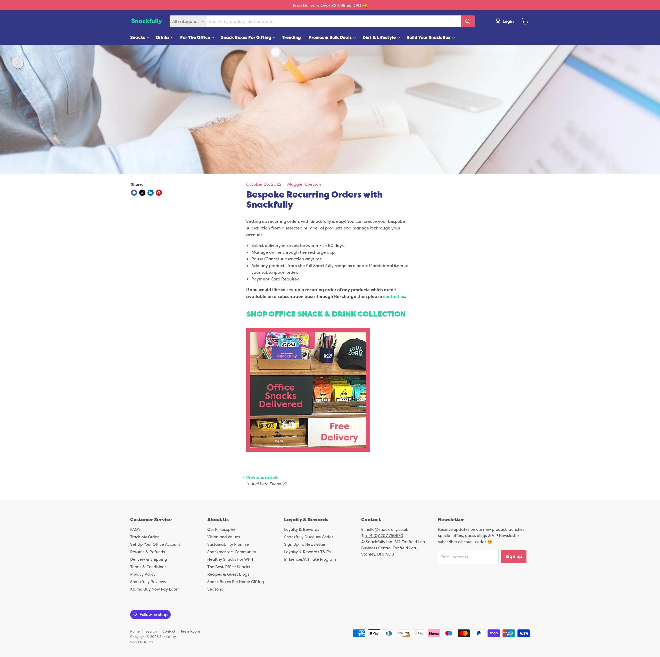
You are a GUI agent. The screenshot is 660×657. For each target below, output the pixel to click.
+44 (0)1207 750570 (384, 535)
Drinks (163, 37)
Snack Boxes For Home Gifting (235, 581)
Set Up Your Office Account (155, 544)
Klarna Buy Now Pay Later (154, 589)
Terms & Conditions (148, 566)
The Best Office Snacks (228, 566)
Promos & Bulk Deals (331, 37)
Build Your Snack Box (429, 37)
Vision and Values (223, 537)
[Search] (468, 21)
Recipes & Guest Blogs (228, 574)
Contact (168, 631)
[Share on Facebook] (134, 193)
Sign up (513, 556)
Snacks (138, 37)
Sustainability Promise (228, 544)
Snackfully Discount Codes (308, 537)
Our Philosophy (221, 529)
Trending (291, 37)
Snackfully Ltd (141, 642)
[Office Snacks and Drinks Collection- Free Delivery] (308, 454)
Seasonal (216, 589)
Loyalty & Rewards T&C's (307, 551)
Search (151, 631)
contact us (394, 296)
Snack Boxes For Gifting (246, 37)
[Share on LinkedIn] (150, 193)
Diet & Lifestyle (379, 37)
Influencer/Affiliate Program (310, 559)
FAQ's (135, 529)
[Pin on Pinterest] (159, 193)
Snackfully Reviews (148, 581)
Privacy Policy (142, 574)
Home (135, 631)
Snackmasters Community (231, 551)
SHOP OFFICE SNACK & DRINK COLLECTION (326, 314)
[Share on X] (142, 193)
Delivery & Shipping (148, 559)
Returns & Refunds (147, 551)
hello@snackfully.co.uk (387, 529)
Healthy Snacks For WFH (230, 559)
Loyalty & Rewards (301, 529)
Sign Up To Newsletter (304, 544)
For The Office (195, 37)
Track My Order (144, 537)
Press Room (190, 631)
